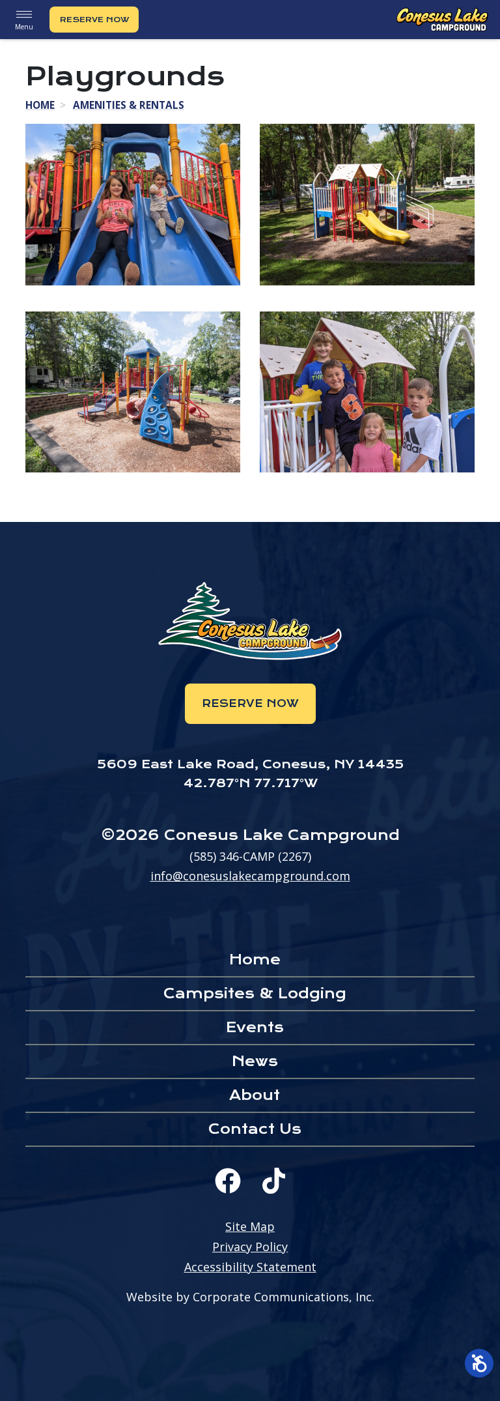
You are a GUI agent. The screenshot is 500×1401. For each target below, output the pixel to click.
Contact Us (254, 1129)
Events (255, 1027)
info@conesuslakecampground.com (250, 876)
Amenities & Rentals (128, 104)
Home (40, 104)
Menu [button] (24, 26)
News (255, 1061)
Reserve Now (94, 19)
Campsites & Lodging (254, 993)
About (254, 1095)
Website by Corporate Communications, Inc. (250, 1297)
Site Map (250, 1226)
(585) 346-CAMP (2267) (250, 856)
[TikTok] (273, 1181)
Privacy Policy (250, 1246)
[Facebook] (228, 1181)
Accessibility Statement (250, 1267)
